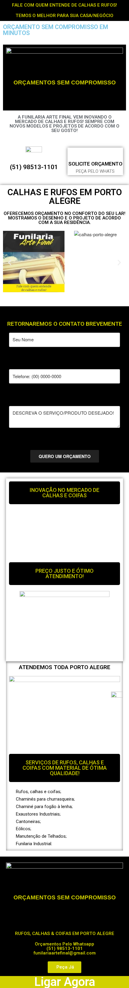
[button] (10, 262)
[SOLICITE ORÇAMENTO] (95, 153)
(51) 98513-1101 (34, 167)
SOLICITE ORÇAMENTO (95, 164)
